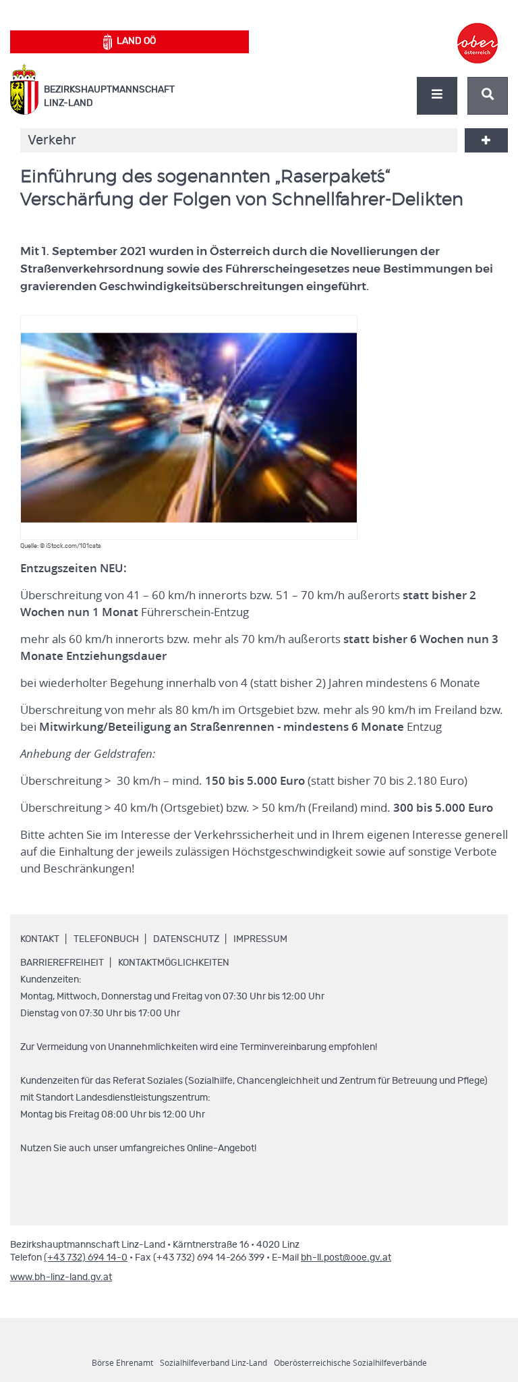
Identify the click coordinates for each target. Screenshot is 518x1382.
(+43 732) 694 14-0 (85, 1258)
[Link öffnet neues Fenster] (477, 31)
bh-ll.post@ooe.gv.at (346, 1258)
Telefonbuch (106, 939)
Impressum (260, 939)
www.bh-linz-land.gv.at (61, 1277)
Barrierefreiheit (62, 963)
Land (136, 41)
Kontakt (39, 939)
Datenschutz (186, 939)
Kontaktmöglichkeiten (173, 963)
